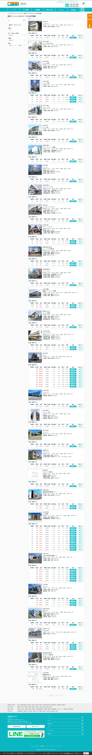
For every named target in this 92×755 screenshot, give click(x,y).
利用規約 (42, 746)
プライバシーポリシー (50, 746)
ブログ (48, 727)
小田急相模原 (54, 150)
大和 (52, 46)
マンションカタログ (35, 746)
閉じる (86, 753)
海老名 (49, 475)
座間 (52, 455)
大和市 (45, 21)
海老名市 (45, 470)
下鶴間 (40, 706)
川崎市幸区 (59, 704)
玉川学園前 (53, 213)
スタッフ (61, 10)
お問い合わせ (49, 10)
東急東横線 (54, 709)
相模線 (44, 476)
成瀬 (48, 173)
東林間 (52, 191)
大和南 (47, 81)
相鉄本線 (45, 67)
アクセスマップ (50, 730)
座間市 (45, 145)
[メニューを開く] (82, 9)
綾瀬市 (45, 490)
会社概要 (37, 10)
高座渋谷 (53, 26)
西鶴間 (47, 289)
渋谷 (47, 21)
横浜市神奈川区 (46, 704)
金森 (47, 165)
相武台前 (53, 456)
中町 (47, 205)
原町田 (47, 225)
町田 (48, 170)
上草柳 (47, 41)
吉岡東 (47, 490)
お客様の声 (49, 723)
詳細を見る (73, 37)
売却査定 (73, 10)
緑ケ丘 (47, 450)
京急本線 (66, 709)
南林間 (52, 295)
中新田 (29, 706)
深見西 (47, 410)
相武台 (50, 706)
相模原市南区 (46, 247)
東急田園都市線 (46, 193)
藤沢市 (64, 704)
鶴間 (52, 110)
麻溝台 (26, 706)
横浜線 (44, 170)
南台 (49, 269)
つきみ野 (53, 338)
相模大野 (53, 171)
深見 (47, 584)
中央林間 (53, 151)
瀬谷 (49, 67)
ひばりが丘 (48, 311)
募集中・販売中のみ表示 (15, 24)
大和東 (47, 61)
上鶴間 (37, 706)
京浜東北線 (70, 709)
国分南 (48, 608)
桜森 (44, 706)
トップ (13, 10)
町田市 (45, 165)
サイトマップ (59, 746)
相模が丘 (47, 145)
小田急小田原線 (46, 150)
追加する (80, 37)
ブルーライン (60, 709)
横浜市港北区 (53, 704)
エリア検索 (26, 10)
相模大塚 (50, 395)
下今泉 (48, 628)
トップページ (50, 717)
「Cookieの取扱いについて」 (68, 753)
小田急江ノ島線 (46, 26)
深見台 (47, 553)
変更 (24, 20)
